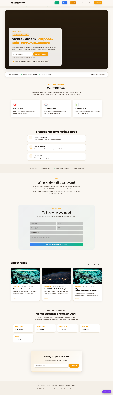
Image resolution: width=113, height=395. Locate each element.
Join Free (98, 2)
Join (57, 2)
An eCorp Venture (15, 3)
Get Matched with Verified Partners (56, 244)
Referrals (86, 329)
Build (64, 2)
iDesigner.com (47, 391)
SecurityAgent (33, 74)
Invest (73, 2)
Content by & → (89, 264)
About (90, 3)
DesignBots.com (70, 391)
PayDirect (48, 74)
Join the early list (40, 54)
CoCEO (19, 339)
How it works (83, 3)
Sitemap (43, 385)
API (38, 385)
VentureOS (16, 74)
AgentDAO (42, 329)
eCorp (48, 385)
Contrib (63, 329)
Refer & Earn (107, 391)
